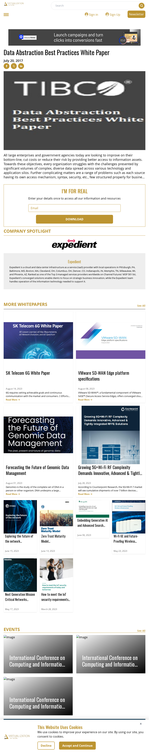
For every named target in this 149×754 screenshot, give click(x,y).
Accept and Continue (77, 746)
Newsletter (136, 14)
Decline (46, 746)
